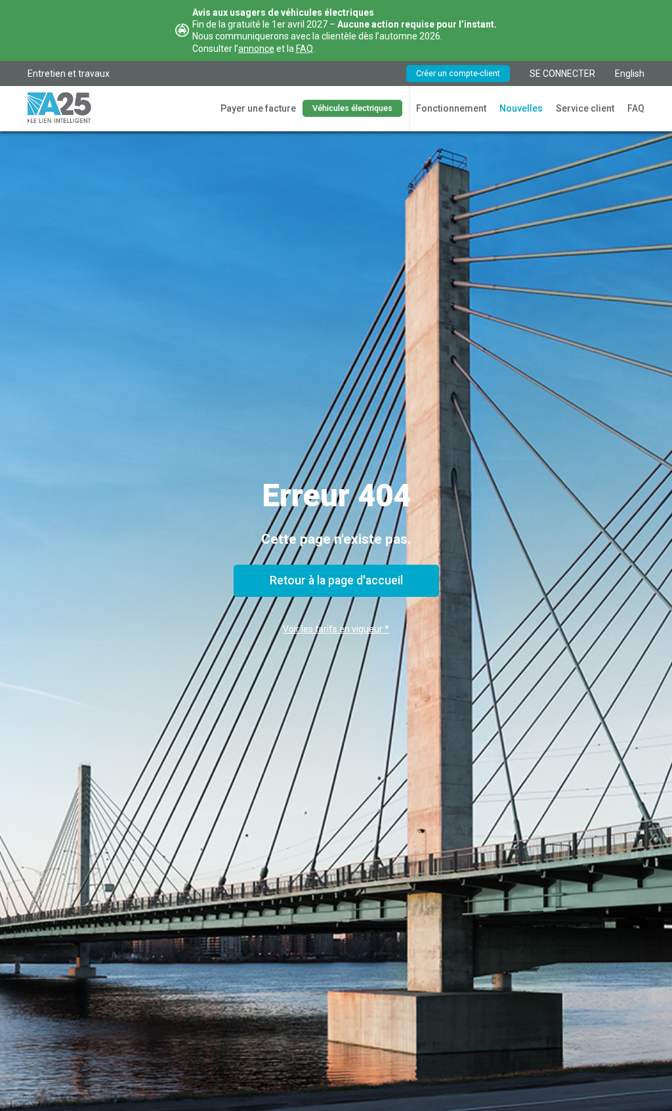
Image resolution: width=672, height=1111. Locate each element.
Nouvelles (521, 108)
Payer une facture (258, 108)
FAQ (304, 48)
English (629, 73)
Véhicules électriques (352, 108)
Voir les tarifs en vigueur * (336, 629)
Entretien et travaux (69, 73)
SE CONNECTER (562, 73)
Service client (585, 108)
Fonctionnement (451, 108)
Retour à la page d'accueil (336, 580)
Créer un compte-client (458, 73)
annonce (256, 48)
